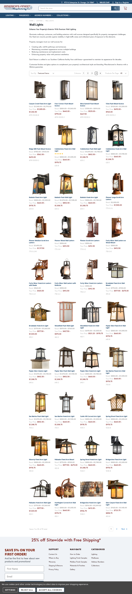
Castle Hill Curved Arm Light (90, 416)
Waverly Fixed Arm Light (38, 459)
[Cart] (125, 8)
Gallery (72, 569)
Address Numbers (43, 15)
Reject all (27, 590)
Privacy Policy (54, 569)
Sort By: (33, 73)
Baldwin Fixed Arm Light (38, 197)
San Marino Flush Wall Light (38, 416)
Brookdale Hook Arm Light (38, 326)
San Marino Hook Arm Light (64, 416)
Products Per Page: (112, 73)
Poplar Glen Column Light (38, 371)
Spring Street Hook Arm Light (90, 459)
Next (123, 529)
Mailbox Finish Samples (78, 562)
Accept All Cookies (50, 590)
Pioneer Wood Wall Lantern (64, 241)
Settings (10, 590)
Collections (62, 15)
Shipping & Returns (56, 565)
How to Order (75, 554)
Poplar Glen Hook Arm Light (90, 371)
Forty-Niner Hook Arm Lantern (91, 283)
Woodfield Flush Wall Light (64, 326)
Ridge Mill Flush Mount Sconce (40, 149)
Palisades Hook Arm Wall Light (40, 503)
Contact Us (53, 554)
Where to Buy (54, 558)
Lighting (10, 15)
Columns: (77, 73)
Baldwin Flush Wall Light (63, 197)
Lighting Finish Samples (78, 558)
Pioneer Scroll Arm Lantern (89, 241)
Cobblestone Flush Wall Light (90, 149)
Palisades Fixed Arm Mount (64, 459)
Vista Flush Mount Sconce (115, 104)
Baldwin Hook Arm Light (89, 197)
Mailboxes (24, 15)
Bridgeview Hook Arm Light (90, 503)
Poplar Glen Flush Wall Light (65, 371)
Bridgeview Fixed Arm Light (116, 459)
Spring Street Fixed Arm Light (116, 416)
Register (126, 2)
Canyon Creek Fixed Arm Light (40, 104)
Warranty (52, 562)
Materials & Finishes (77, 565)
